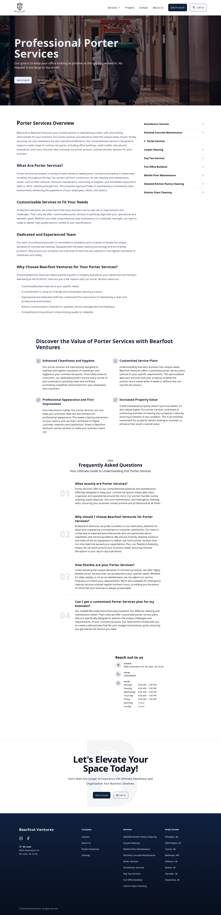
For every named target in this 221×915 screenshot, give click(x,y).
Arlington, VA (171, 836)
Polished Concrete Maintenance (139, 855)
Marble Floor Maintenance (136, 849)
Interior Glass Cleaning (135, 886)
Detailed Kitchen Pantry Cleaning (140, 836)
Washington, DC (173, 843)
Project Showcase (90, 849)
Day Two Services (132, 873)
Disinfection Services (133, 867)
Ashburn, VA (171, 861)
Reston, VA (170, 867)
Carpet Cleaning (131, 843)
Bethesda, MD (172, 855)
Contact (143, 7)
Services (112, 7)
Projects (129, 7)
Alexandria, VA (172, 879)
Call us (200, 7)
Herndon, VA (171, 873)
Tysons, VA (170, 849)
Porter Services (130, 861)
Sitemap (86, 855)
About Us (158, 7)
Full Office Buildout (133, 879)
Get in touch (178, 7)
